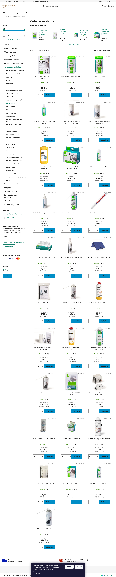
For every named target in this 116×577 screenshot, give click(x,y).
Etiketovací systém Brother (14, 74)
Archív (7, 276)
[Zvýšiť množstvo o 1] (42, 95)
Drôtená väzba (10, 147)
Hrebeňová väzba (11, 154)
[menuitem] (11, 12)
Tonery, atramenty (11, 48)
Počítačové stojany (11, 131)
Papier (6, 44)
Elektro (8, 180)
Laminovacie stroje (11, 141)
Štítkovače (9, 77)
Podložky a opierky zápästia (14, 100)
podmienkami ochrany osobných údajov (14, 242)
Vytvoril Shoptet (108, 575)
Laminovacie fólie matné (13, 164)
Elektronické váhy (11, 167)
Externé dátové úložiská (13, 174)
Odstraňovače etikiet (12, 116)
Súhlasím (79, 566)
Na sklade (15, 36)
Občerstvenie (9, 201)
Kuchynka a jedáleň (11, 204)
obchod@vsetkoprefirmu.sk (15, 214)
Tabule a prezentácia (12, 184)
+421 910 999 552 (12, 217)
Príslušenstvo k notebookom (14, 90)
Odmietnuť (69, 566)
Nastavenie (38, 573)
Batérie (8, 128)
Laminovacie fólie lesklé (13, 137)
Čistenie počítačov (11, 103)
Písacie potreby (10, 52)
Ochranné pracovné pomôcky (11, 196)
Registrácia (108, 1)
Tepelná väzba (10, 151)
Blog (4, 269)
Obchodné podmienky (19, 1)
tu (52, 569)
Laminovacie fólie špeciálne (14, 160)
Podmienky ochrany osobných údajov (38, 1)
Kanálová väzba (10, 144)
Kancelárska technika (12, 67)
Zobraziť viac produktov (71, 44)
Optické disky (10, 97)
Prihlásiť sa (9, 246)
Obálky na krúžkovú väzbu (14, 157)
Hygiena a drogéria (11, 191)
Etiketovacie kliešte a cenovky (15, 70)
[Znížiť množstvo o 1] (34, 95)
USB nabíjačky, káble (12, 93)
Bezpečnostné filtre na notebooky (16, 177)
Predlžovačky (10, 170)
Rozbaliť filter (13, 39)
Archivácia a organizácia (13, 63)
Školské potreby (10, 56)
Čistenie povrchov (11, 110)
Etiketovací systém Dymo (13, 124)
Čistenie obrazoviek (11, 106)
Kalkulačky (9, 80)
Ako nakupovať (7, 1)
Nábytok (7, 187)
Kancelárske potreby (12, 59)
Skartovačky (9, 83)
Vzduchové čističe (11, 113)
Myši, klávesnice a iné (12, 134)
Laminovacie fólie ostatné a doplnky (14, 120)
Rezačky (8, 87)
